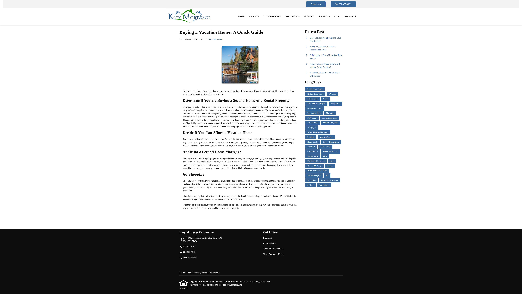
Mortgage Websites (198, 285)
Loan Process (292, 17)
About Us (309, 17)
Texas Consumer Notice (273, 254)
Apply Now (316, 4)
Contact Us (350, 17)
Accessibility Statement (273, 249)
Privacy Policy (269, 243)
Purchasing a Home (215, 39)
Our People (324, 17)
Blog (337, 17)
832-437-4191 (345, 4)
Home (241, 17)
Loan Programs (272, 17)
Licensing (267, 238)
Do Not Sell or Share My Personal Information (199, 273)
